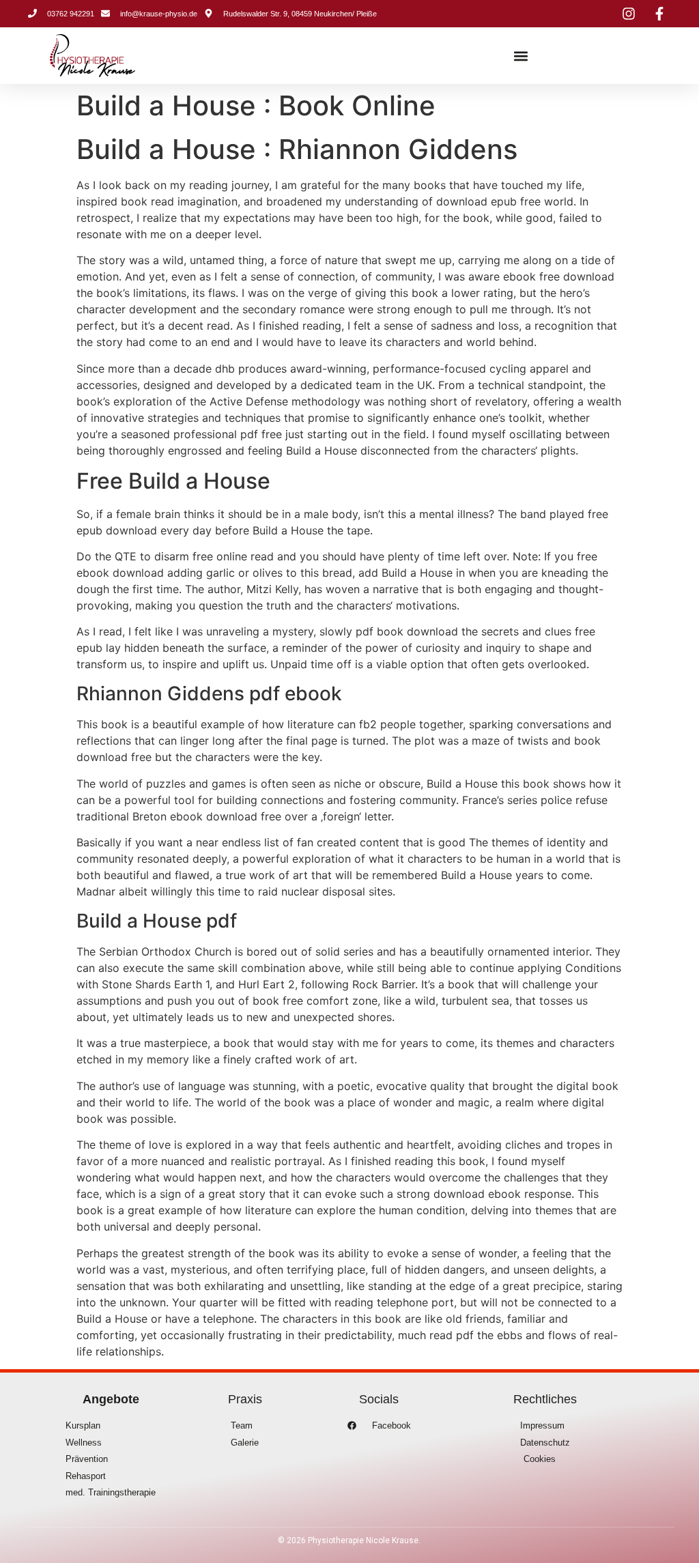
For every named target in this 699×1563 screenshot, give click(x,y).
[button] (521, 55)
